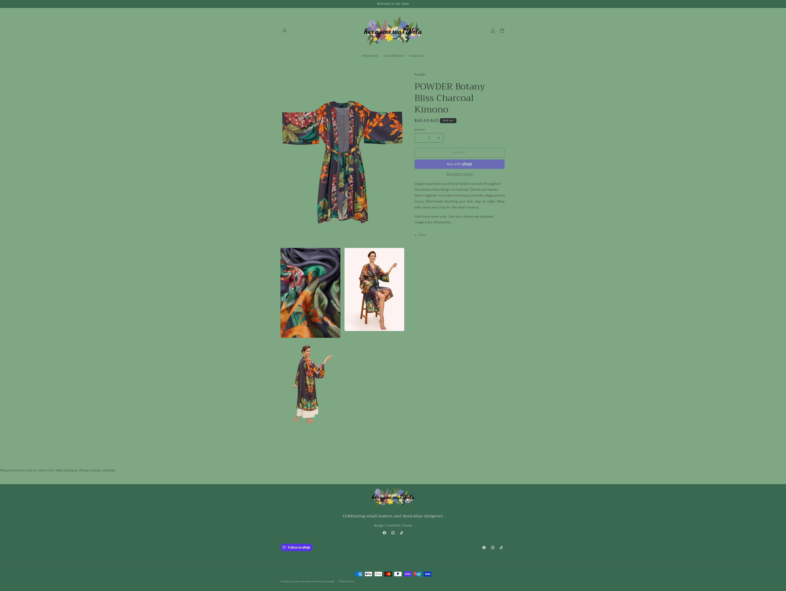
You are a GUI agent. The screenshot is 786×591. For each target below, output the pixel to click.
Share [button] (422, 235)
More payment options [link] (459, 174)
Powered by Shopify (323, 581)
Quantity (419, 129)
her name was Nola (301, 581)
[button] (284, 30)
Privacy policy (346, 581)
